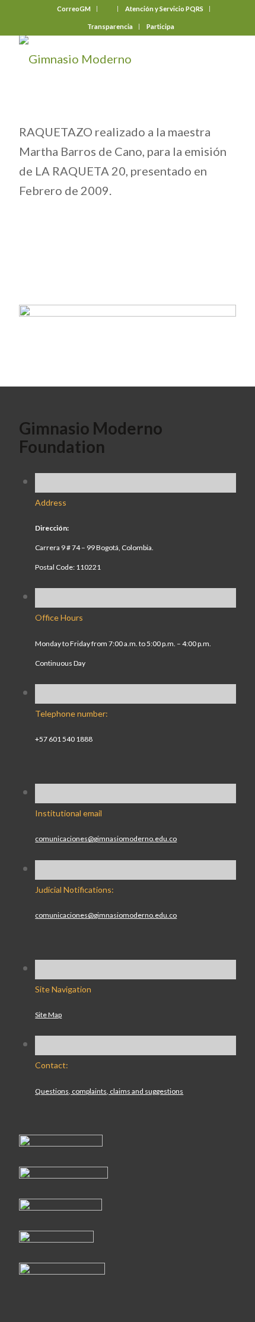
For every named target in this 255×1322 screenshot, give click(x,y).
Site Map (48, 1014)
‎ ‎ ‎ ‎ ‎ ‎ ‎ (107, 8)
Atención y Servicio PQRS (164, 8)
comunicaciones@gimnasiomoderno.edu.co (106, 838)
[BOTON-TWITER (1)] (56, 1238)
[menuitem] (74, 9)
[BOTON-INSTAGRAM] (63, 1174)
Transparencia (110, 26)
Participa (160, 26)
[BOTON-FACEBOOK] (61, 1142)
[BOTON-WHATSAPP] (62, 1270)
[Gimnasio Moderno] (105, 58)
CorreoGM (74, 8)
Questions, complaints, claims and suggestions (109, 1091)
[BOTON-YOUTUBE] (60, 1206)
